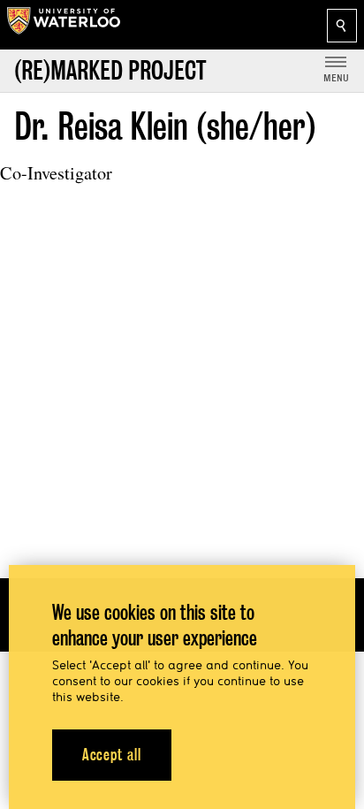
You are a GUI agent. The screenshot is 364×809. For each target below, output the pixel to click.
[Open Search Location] (342, 25)
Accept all (111, 754)
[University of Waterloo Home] (63, 24)
